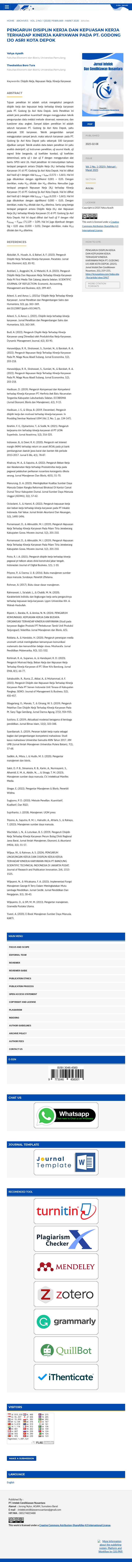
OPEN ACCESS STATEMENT (23, 994)
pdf (89, 124)
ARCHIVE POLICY (18, 1033)
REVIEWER (14, 963)
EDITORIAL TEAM (17, 955)
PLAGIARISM (15, 1010)
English (10, 1482)
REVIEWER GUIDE (18, 970)
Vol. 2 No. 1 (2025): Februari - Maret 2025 (54, 20)
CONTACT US (16, 1049)
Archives (22, 20)
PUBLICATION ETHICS (20, 978)
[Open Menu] (6, 6)
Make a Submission (21, 1458)
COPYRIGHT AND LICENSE (22, 1002)
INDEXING (14, 1018)
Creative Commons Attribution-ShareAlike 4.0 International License (100, 226)
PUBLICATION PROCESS (21, 986)
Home (10, 20)
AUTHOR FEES (16, 1041)
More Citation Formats (97, 284)
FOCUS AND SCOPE (19, 947)
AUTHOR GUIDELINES (20, 1025)
